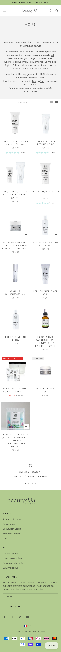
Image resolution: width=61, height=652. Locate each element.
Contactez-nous (11, 553)
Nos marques (10, 524)
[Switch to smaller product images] (56, 102)
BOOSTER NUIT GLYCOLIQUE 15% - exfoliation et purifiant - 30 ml (45, 341)
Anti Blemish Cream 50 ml (45, 193)
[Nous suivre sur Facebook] (4, 617)
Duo (34, 81)
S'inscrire (14, 606)
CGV (5, 538)
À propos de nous (12, 519)
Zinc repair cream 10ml (45, 390)
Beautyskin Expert (12, 528)
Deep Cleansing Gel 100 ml (45, 292)
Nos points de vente (13, 563)
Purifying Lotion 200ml (15, 338)
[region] (30, 471)
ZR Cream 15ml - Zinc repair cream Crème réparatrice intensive (15, 245)
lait (21, 58)
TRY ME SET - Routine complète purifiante (15, 390)
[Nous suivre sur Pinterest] (19, 617)
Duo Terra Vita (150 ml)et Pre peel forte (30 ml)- (15, 195)
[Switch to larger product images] (51, 102)
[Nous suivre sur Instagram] (12, 617)
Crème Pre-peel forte (18, 51)
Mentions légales (11, 533)
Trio (42, 81)
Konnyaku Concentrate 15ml (16, 292)
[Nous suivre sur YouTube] (27, 617)
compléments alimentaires (29, 61)
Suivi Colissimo (10, 567)
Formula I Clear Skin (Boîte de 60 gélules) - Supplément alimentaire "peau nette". (15, 440)
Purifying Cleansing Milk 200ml (45, 244)
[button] (12, 152)
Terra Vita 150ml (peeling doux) (45, 143)
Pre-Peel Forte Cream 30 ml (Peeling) (16, 143)
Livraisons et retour (13, 558)
